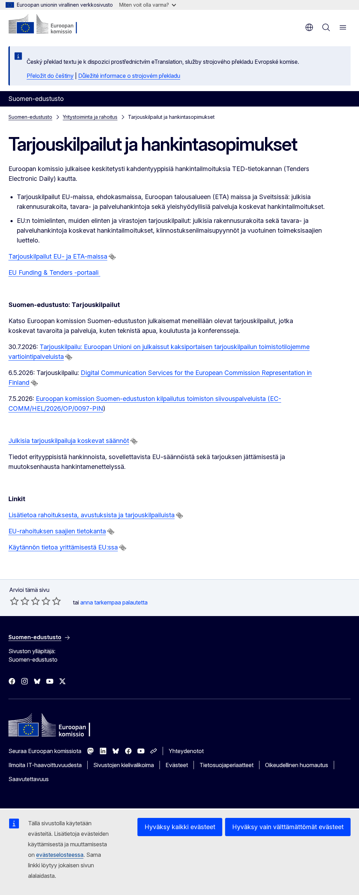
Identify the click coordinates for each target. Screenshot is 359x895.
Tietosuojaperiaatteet (226, 764)
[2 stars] (19, 601)
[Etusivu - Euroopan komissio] (51, 24)
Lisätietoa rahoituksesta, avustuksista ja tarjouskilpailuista (91, 515)
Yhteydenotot (186, 750)
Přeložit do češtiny (50, 75)
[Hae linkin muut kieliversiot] (112, 256)
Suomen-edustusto (30, 117)
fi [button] (309, 27)
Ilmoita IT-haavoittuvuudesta (45, 764)
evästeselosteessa (59, 854)
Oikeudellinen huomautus (296, 764)
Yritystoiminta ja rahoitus (90, 117)
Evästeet (176, 764)
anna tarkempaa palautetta (114, 602)
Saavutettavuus (28, 779)
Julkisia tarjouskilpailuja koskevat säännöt (68, 440)
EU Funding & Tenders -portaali (54, 272)
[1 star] (14, 601)
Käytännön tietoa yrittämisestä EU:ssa (63, 547)
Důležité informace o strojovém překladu (129, 75)
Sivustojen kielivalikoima (123, 764)
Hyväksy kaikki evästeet (179, 827)
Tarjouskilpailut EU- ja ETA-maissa (57, 256)
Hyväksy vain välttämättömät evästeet (288, 827)
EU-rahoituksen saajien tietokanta (57, 531)
